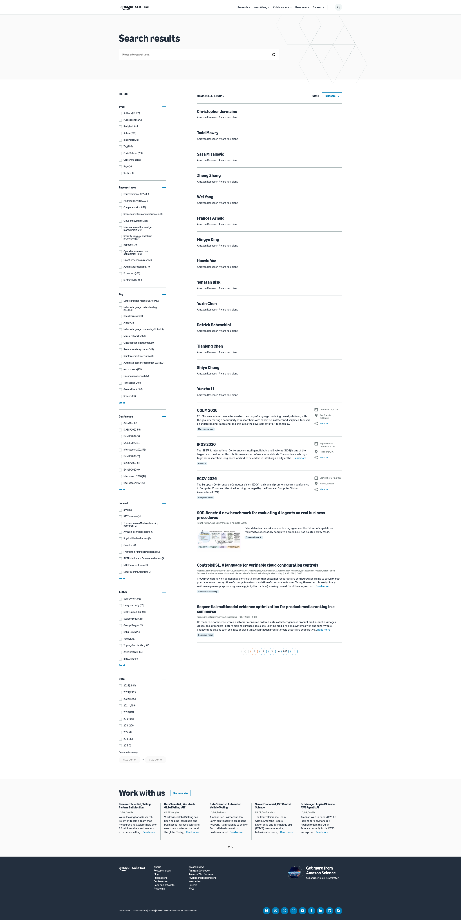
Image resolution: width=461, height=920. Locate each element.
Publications (160, 877)
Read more (300, 458)
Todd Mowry (207, 132)
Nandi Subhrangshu (219, 522)
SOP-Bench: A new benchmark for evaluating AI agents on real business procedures (261, 515)
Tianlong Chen (210, 346)
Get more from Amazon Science (321, 870)
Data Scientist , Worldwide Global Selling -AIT (179, 805)
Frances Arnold (211, 218)
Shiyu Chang (208, 367)
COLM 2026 (207, 410)
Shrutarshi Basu (217, 570)
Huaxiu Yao (206, 260)
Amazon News (196, 867)
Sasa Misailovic (210, 154)
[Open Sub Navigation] (249, 7)
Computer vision (205, 497)
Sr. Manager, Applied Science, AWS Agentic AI (318, 805)
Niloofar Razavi (250, 573)
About (157, 867)
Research (243, 7)
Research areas (162, 870)
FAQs (191, 888)
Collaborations (281, 7)
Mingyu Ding (208, 239)
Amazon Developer (199, 870)
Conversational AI (253, 537)
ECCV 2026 (207, 478)
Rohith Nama (203, 522)
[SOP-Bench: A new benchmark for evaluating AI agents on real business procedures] (219, 539)
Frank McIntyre (217, 616)
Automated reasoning (207, 591)
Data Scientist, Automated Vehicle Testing (225, 805)
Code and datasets (164, 885)
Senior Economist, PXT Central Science (273, 805)
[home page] (135, 6)
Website (324, 423)
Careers (317, 7)
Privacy (151, 910)
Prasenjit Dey (203, 616)
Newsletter (195, 881)
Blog (156, 874)
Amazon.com (124, 910)
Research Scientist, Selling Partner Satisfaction (135, 805)
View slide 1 (229, 847)
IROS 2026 (206, 444)
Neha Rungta (264, 573)
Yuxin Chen (207, 303)
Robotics (202, 463)
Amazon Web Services (201, 874)
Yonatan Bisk (208, 282)
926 (285, 651)
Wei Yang (205, 196)
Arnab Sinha (231, 616)
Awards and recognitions (202, 877)
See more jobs (180, 793)
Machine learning (205, 429)
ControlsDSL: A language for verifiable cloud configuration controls (257, 564)
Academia (159, 888)
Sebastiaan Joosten (312, 570)
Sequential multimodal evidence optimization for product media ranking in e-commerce (266, 609)
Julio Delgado (254, 570)
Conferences (161, 881)
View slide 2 (232, 847)
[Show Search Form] (338, 7)
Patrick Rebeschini (214, 324)
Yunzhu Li (205, 388)
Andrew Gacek (283, 570)
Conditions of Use (139, 910)
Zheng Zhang (209, 175)
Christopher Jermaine (217, 111)
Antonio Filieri (269, 570)
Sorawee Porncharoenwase (210, 573)
